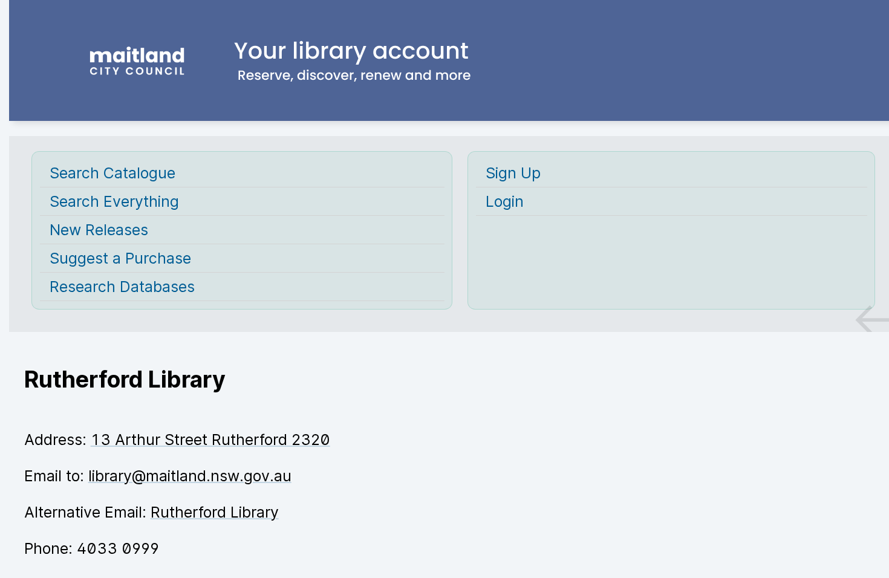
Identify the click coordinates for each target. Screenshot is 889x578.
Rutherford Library (215, 512)
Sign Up (513, 173)
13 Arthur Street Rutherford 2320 (210, 439)
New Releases (99, 230)
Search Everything (114, 201)
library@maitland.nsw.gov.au (189, 476)
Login (505, 201)
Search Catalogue (112, 173)
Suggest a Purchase (120, 258)
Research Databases (122, 287)
